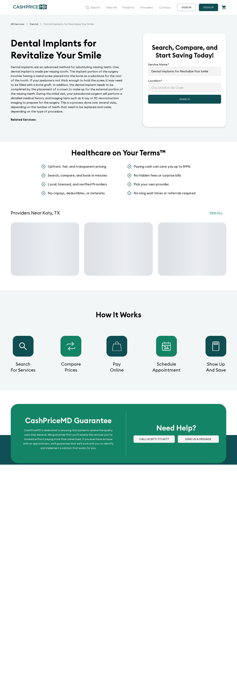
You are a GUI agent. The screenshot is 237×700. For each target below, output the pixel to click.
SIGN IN (186, 7)
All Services (17, 24)
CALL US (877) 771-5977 (154, 439)
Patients (128, 7)
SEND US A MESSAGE (198, 439)
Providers (146, 7)
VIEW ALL (216, 213)
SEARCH (184, 99)
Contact (165, 7)
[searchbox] (184, 71)
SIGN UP (208, 7)
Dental (34, 24)
